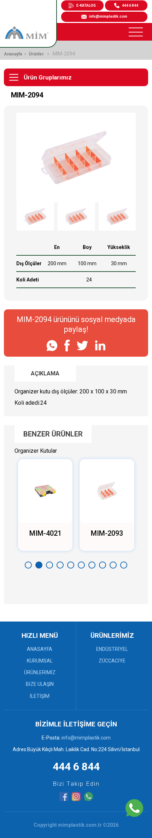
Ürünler (36, 54)
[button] (28, 565)
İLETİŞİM (39, 696)
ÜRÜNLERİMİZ (39, 672)
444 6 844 (130, 5)
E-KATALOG (86, 5)
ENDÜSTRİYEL (112, 649)
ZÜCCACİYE (112, 661)
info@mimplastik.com (108, 16)
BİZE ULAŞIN (40, 684)
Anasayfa (13, 54)
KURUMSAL (40, 661)
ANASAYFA (39, 649)
